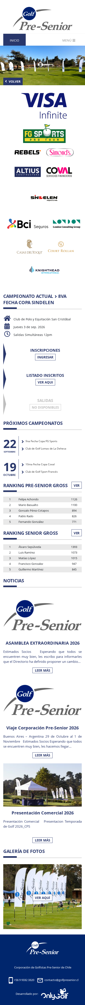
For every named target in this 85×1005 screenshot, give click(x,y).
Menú (66, 40)
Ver (77, 485)
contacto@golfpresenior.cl (61, 980)
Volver (14, 81)
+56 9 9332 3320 (24, 980)
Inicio (14, 40)
